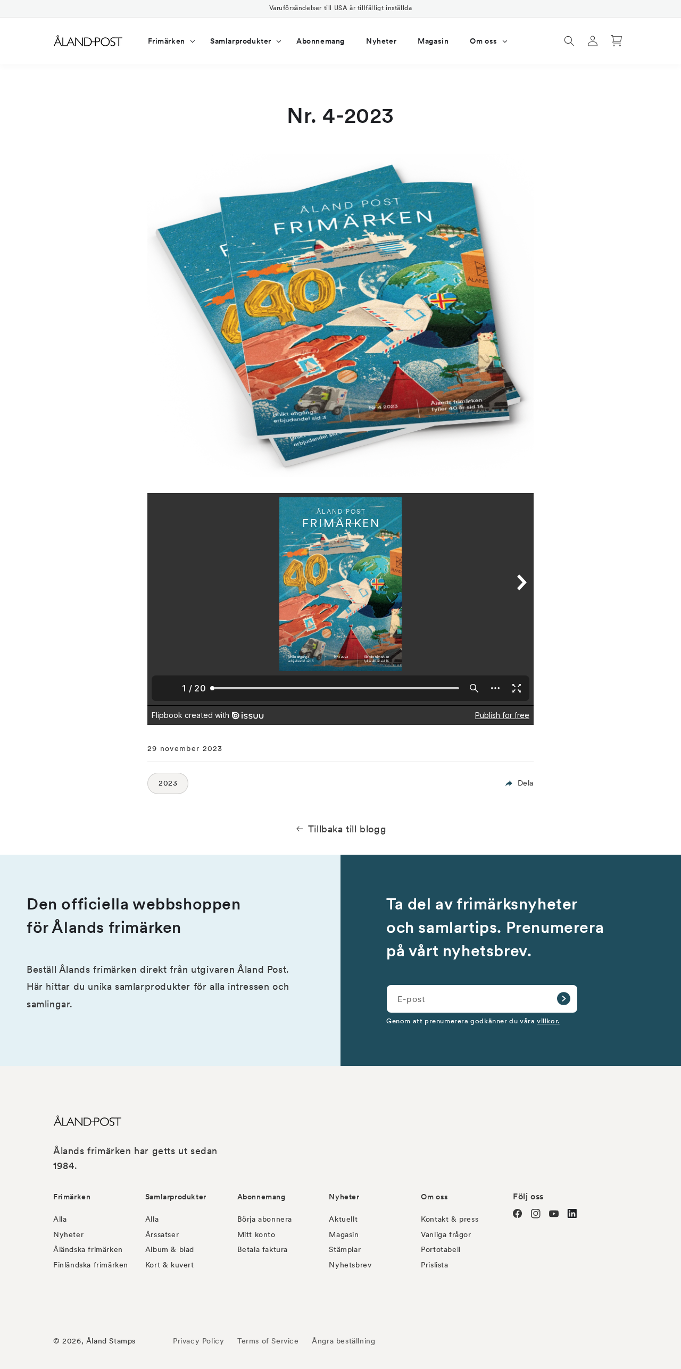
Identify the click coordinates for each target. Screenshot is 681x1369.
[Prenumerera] (563, 998)
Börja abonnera (264, 1219)
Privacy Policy (198, 1341)
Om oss (435, 1196)
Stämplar (345, 1249)
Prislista (434, 1265)
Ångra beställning (343, 1341)
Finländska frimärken (90, 1265)
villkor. (548, 1020)
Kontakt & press (449, 1219)
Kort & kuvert (169, 1265)
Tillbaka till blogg (347, 828)
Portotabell (441, 1249)
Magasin (344, 1234)
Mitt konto (256, 1234)
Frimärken (71, 1196)
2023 (168, 783)
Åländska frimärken (88, 1249)
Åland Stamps (111, 1341)
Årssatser (162, 1234)
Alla (60, 1219)
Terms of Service (268, 1341)
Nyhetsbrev (350, 1265)
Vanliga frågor (446, 1234)
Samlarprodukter (175, 1196)
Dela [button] (526, 783)
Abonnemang (261, 1196)
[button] (168, 41)
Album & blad (169, 1249)
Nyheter (68, 1234)
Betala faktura (262, 1249)
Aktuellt (343, 1219)
